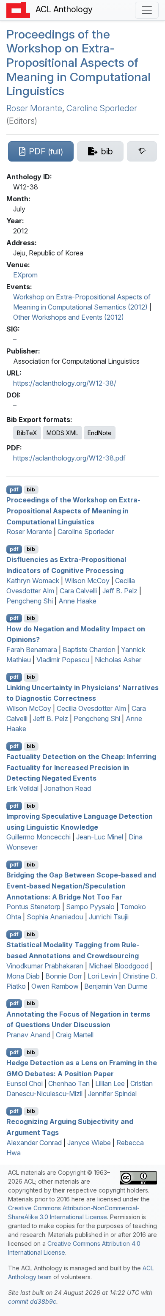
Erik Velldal (22, 788)
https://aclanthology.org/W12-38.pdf (69, 458)
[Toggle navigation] (147, 10)
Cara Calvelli (78, 591)
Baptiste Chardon (89, 649)
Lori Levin (102, 976)
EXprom (25, 275)
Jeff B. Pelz (120, 591)
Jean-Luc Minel (99, 837)
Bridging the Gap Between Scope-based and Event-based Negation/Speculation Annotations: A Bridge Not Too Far (81, 886)
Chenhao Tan (69, 1083)
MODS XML (62, 432)
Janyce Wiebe (89, 1142)
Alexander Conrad (34, 1142)
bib (31, 489)
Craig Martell (75, 1035)
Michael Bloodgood (118, 966)
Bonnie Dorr (63, 976)
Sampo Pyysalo (90, 906)
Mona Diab (23, 976)
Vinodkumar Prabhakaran (44, 966)
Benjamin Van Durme (116, 986)
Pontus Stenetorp (33, 906)
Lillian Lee (110, 1083)
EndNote (100, 432)
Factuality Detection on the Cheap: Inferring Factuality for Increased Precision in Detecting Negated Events (81, 767)
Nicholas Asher (118, 659)
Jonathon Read (67, 788)
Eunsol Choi (24, 1083)
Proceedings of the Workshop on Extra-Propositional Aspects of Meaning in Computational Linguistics (78, 62)
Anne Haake (77, 601)
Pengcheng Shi (29, 601)
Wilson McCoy (87, 580)
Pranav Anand (28, 1035)
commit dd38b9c (32, 1301)
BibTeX (27, 432)
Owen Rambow (55, 986)
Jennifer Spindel (112, 1093)
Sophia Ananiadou (55, 917)
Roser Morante (34, 108)
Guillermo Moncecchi (38, 837)
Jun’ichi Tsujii (109, 917)
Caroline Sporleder (101, 108)
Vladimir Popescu (62, 659)
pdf (14, 489)
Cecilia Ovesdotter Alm (91, 708)
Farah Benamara (31, 649)
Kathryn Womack (32, 580)
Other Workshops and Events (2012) (68, 317)
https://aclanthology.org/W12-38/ (64, 383)
